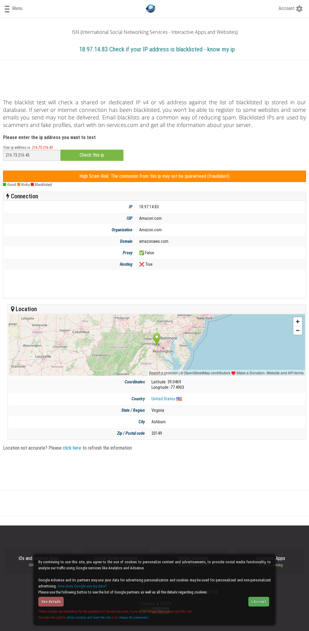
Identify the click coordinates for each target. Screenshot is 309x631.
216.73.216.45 (42, 147)
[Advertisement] (153, 284)
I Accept (258, 601)
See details (51, 601)
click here (72, 448)
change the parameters (133, 617)
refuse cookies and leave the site (88, 617)
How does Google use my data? (82, 586)
